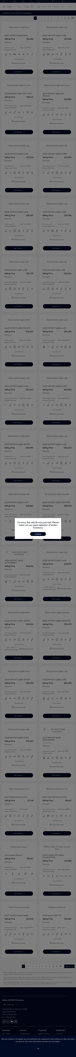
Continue (38, 534)
